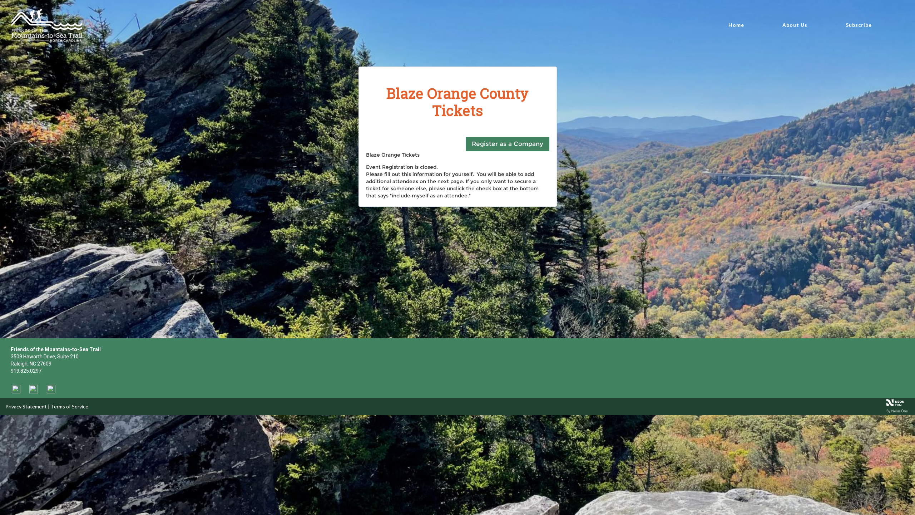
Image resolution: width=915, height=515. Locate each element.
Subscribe (859, 25)
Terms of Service (69, 406)
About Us (794, 25)
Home (736, 25)
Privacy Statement (26, 406)
